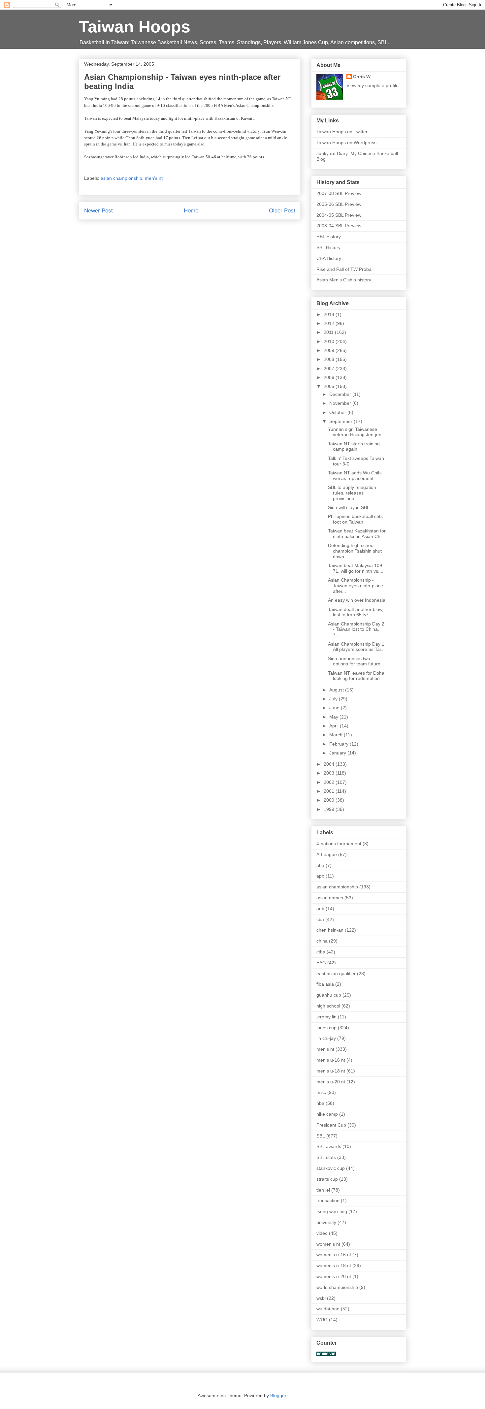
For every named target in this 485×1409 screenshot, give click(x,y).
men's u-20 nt (330, 1081)
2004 (330, 764)
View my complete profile (372, 85)
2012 (330, 323)
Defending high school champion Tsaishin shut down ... (355, 551)
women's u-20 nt (333, 1276)
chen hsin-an (329, 930)
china (322, 941)
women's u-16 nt (333, 1254)
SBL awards (328, 1146)
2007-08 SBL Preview (338, 193)
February (339, 744)
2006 (330, 377)
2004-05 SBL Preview (338, 215)
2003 (330, 773)
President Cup (331, 1125)
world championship (337, 1287)
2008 (330, 359)
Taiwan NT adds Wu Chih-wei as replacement (355, 475)
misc (321, 1092)
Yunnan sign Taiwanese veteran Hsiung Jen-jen (354, 432)
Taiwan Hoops (134, 26)
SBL (320, 1135)
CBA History (328, 258)
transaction (328, 1200)
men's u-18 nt (330, 1070)
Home (191, 211)
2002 (330, 782)
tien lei (323, 1190)
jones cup (326, 1027)
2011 (329, 332)
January (338, 752)
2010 (330, 341)
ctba (320, 951)
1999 (330, 809)
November (340, 403)
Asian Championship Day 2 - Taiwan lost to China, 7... (356, 629)
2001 (330, 791)
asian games (329, 897)
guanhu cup (328, 995)
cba (320, 919)
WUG (322, 1319)
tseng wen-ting (331, 1211)
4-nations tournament (338, 843)
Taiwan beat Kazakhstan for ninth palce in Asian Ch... (357, 533)
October (338, 412)
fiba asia (325, 984)
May (334, 717)
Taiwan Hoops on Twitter (342, 131)
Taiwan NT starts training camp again (354, 446)
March (336, 734)
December (340, 394)
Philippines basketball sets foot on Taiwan (355, 519)
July (334, 698)
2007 (330, 368)
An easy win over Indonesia (356, 600)
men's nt (154, 178)
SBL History (328, 247)
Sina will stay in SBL (349, 507)
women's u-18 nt (333, 1265)
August (337, 689)
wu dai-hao (328, 1308)
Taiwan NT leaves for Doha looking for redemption (356, 675)
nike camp (327, 1114)
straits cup (327, 1179)
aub (320, 908)
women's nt (328, 1244)
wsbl (321, 1298)
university (326, 1222)
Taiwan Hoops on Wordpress (346, 142)
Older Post (282, 211)
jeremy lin (326, 1016)
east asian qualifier (336, 973)
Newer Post (98, 211)
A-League (326, 854)
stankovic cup (330, 1168)
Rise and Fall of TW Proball (344, 269)
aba (320, 865)
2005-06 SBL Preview (338, 204)
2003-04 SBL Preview (338, 225)
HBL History (328, 236)
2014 (330, 314)
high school (328, 1006)
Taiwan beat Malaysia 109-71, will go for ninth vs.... (356, 568)
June (335, 707)
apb (320, 876)
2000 (330, 800)
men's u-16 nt (330, 1060)
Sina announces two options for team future (354, 661)
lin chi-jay (326, 1038)
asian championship (121, 178)
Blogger (278, 1395)
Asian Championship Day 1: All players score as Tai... (357, 646)
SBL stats (326, 1157)
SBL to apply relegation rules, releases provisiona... (352, 493)
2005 (330, 386)
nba (320, 1103)
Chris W (362, 76)
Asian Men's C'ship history (343, 279)
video (322, 1233)
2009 (330, 350)
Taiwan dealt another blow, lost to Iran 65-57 (355, 612)
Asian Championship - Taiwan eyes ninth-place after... (355, 585)
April (334, 725)
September (341, 421)
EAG (321, 962)
